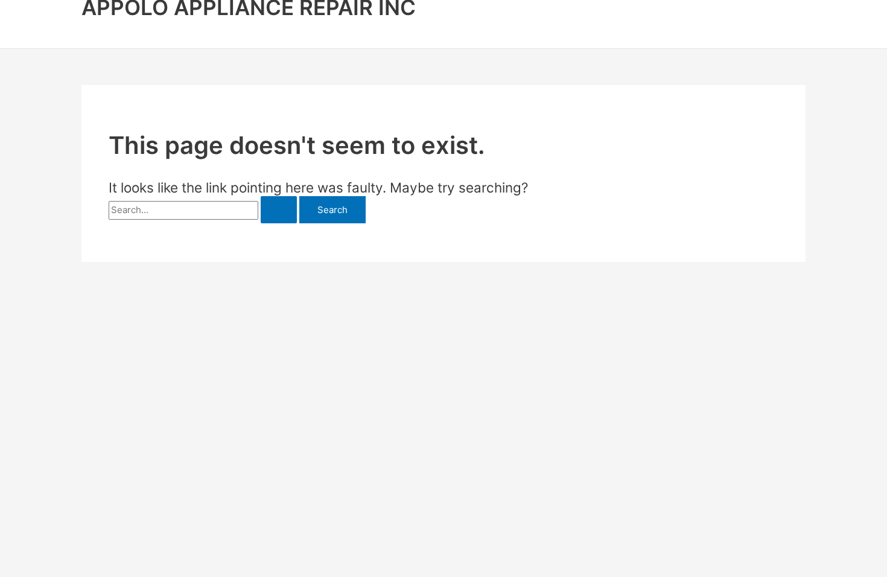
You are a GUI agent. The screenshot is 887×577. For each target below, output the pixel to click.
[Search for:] (204, 209)
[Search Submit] (279, 209)
